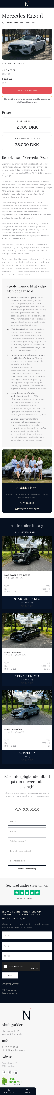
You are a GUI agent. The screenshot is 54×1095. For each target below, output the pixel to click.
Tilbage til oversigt (15, 63)
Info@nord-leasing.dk (28, 508)
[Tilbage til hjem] (27, 4)
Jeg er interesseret (27, 90)
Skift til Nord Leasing (27, 869)
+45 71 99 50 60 (11, 1047)
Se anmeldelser (25, 899)
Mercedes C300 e (12, 652)
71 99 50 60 (28, 503)
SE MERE (27, 606)
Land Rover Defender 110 (17, 575)
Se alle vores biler (25, 532)
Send (10, 975)
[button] (27, 44)
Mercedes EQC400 (13, 729)
